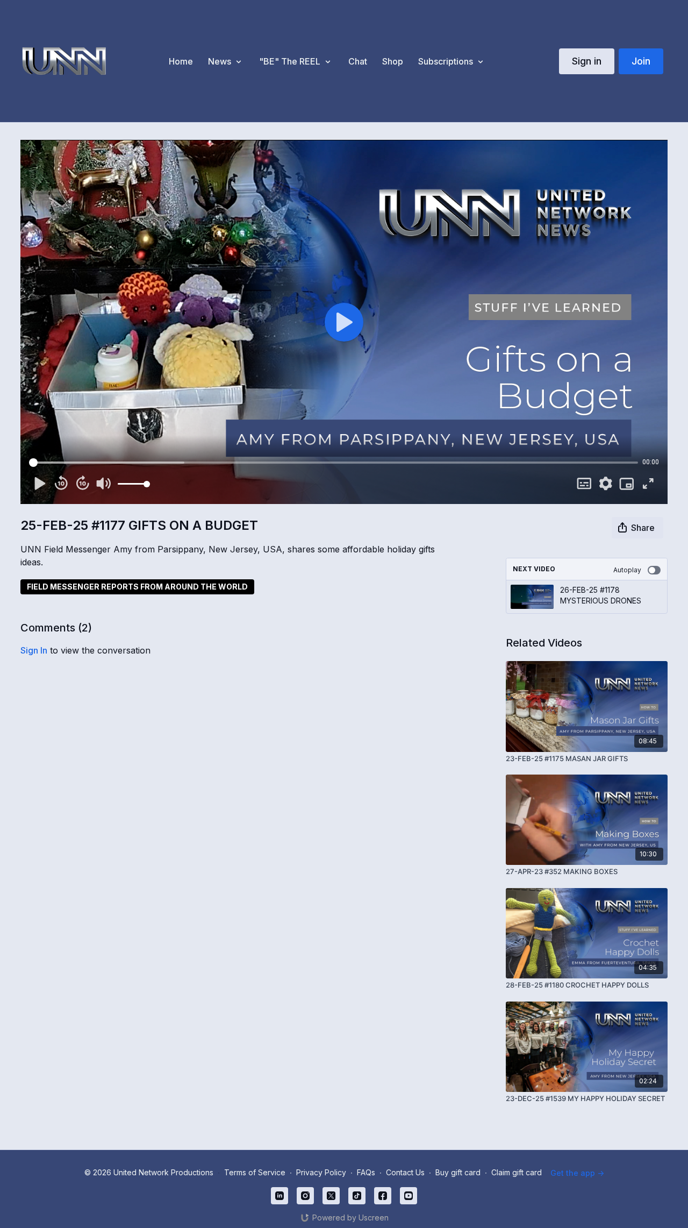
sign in (33, 650)
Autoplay (627, 570)
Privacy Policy (321, 1172)
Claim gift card (516, 1172)
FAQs (366, 1172)
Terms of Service (254, 1172)
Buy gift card (458, 1172)
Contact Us (405, 1172)
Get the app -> (577, 1172)
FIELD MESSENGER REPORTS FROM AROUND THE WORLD (137, 586)
